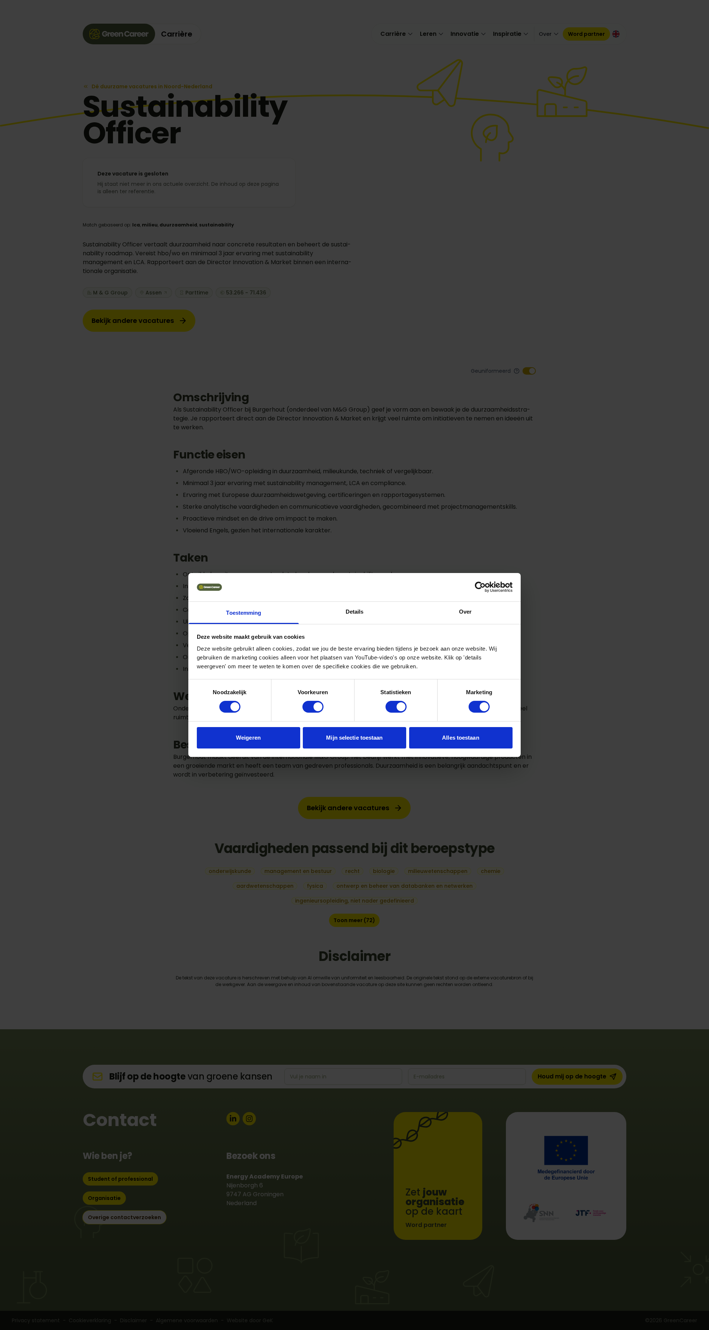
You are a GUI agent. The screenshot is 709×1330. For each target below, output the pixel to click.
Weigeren (248, 737)
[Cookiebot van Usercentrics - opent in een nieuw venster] (480, 587)
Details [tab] (355, 611)
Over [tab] (465, 611)
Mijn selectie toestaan (354, 737)
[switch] (312, 707)
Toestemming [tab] (243, 613)
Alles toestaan (460, 737)
